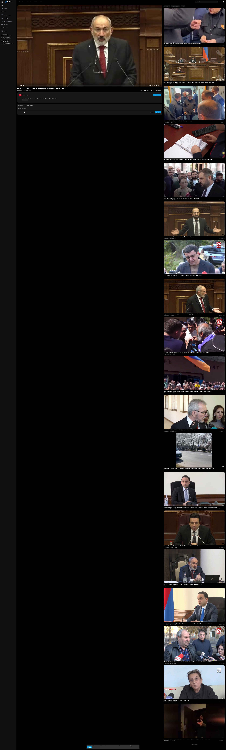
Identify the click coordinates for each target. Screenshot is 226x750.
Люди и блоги (21, 2)
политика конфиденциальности (7, 38)
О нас (2, 40)
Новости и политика (29, 2)
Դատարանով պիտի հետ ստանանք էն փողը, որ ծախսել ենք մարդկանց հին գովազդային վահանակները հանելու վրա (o (190, 507)
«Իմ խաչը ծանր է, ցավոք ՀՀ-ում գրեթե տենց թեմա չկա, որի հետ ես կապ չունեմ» (182, 545)
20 (154, 85)
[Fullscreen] (160, 85)
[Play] (18, 85)
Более (40, 2)
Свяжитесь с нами (7, 40)
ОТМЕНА (151, 112)
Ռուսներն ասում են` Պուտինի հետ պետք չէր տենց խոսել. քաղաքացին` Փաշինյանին (182, 43)
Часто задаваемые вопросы (6, 35)
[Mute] (156, 85)
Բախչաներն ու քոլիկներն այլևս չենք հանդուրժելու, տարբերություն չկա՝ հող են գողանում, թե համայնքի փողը (188, 623)
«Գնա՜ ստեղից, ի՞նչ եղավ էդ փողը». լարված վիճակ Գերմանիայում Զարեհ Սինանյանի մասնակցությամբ (187, 739)
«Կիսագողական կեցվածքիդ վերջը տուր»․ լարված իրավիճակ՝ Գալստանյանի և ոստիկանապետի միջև (186, 352)
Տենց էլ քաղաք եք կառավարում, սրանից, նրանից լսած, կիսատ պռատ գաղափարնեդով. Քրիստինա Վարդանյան (189, 468)
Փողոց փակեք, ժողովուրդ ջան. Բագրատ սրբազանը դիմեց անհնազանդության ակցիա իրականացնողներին (188, 391)
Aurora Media (25, 95)
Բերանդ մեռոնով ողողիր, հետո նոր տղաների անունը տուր (177, 700)
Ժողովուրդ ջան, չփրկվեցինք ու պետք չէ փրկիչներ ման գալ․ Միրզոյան (179, 236)
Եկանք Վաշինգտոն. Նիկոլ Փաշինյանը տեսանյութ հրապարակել (178, 120)
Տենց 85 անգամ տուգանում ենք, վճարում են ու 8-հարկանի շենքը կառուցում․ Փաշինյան (183, 314)
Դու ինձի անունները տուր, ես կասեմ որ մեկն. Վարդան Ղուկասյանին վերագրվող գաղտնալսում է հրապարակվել (188, 159)
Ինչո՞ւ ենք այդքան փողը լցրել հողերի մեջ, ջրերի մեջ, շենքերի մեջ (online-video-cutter (183, 584)
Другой (36, 2)
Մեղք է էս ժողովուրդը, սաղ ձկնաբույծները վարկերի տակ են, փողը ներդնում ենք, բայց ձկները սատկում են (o (188, 661)
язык (8, 41)
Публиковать (158, 112)
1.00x (153, 85)
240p (158, 85)
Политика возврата (4, 34)
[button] (224, 2)
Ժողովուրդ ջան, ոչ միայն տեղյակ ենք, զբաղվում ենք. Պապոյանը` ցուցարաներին (181, 198)
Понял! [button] (89, 747)
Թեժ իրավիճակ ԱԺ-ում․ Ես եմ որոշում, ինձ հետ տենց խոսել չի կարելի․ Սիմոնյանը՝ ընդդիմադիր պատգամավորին (189, 82)
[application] (89, 46)
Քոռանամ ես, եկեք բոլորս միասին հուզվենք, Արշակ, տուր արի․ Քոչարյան (180, 429)
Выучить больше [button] (133, 745)
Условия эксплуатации (5, 37)
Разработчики (3, 41)
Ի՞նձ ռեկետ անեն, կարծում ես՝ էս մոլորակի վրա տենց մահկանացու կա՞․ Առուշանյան (183, 275)
